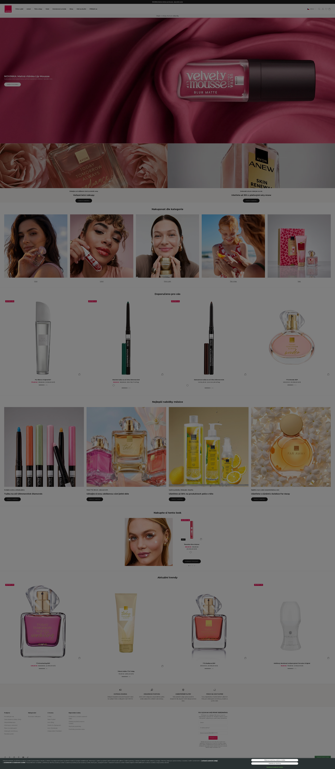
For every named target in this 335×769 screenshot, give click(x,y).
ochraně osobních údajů (210, 760)
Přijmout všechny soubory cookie (274, 760)
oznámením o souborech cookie (14, 762)
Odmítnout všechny (275, 763)
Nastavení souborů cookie (275, 767)
